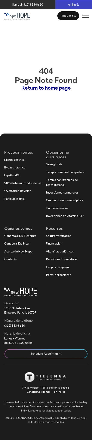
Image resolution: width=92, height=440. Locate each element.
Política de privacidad (54, 387)
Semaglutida (54, 164)
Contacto (10, 259)
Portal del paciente (58, 274)
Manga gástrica (14, 159)
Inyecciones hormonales (62, 192)
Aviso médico (30, 387)
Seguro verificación (58, 235)
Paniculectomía (14, 198)
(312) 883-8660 (14, 325)
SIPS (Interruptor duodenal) (23, 183)
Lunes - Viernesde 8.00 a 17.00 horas (18, 340)
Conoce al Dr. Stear (17, 243)
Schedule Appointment (46, 353)
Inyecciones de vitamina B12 (65, 216)
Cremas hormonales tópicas (64, 200)
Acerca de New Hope (18, 251)
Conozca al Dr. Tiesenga (20, 235)
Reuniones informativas (61, 259)
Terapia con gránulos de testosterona (62, 182)
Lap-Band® (11, 175)
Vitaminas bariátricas (60, 251)
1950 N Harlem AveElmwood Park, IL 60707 (20, 310)
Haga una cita (68, 15)
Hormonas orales (57, 208)
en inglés (59, 391)
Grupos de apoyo (57, 267)
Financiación (54, 243)
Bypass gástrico (14, 167)
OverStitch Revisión (17, 190)
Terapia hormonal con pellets (65, 172)
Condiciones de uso (38, 391)
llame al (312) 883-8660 (27, 4)
